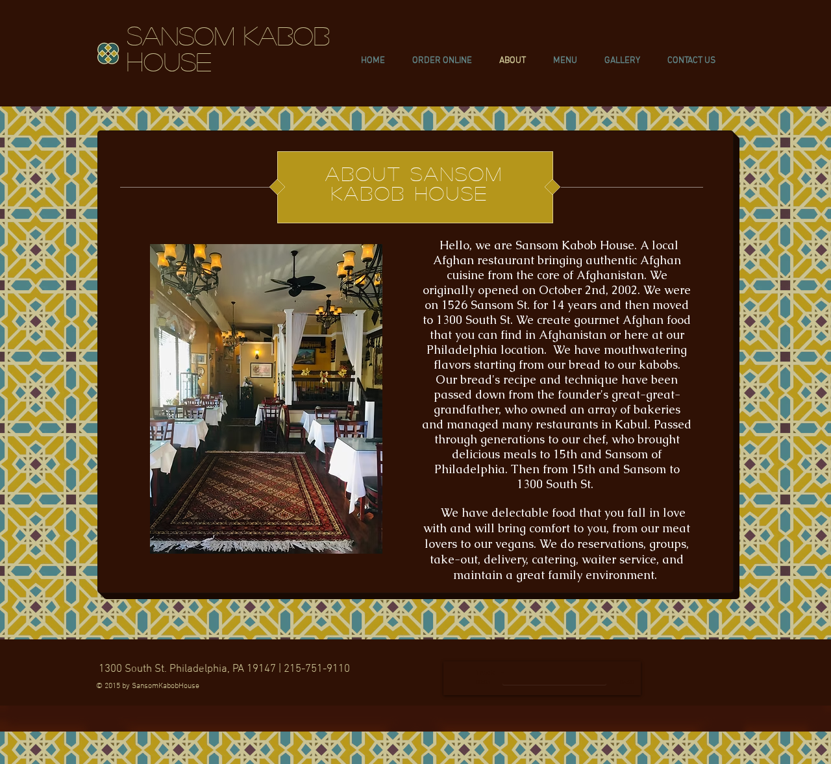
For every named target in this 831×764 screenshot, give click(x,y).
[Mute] (613, 673)
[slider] (627, 673)
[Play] (460, 678)
